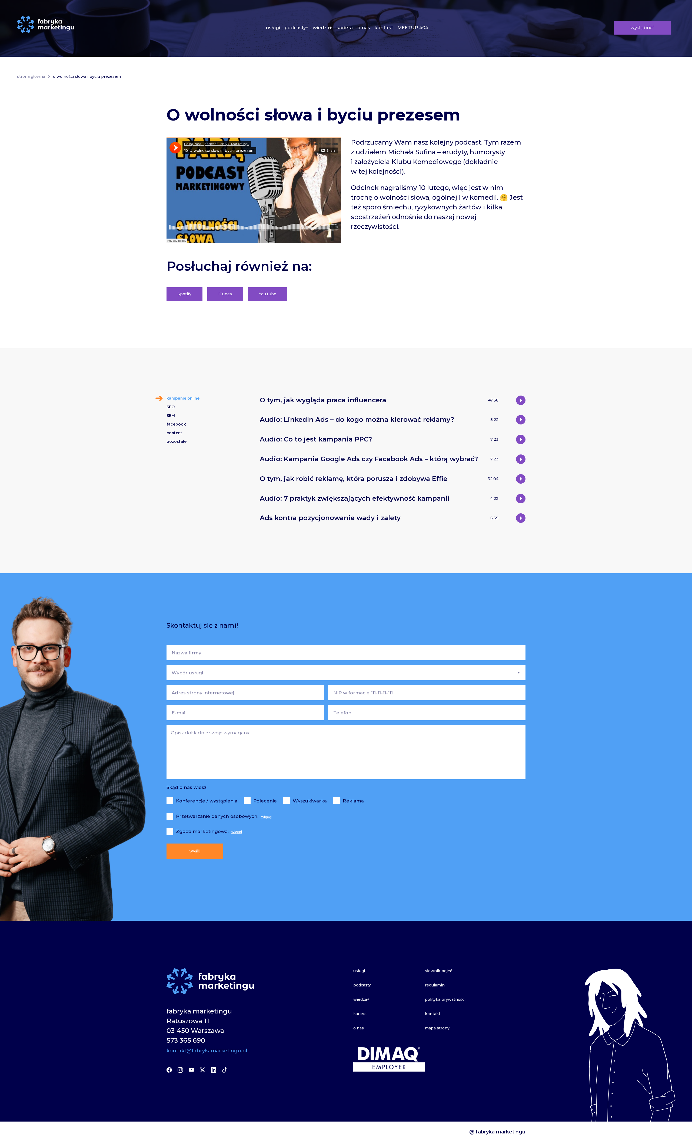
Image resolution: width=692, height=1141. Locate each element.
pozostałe (177, 441)
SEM (171, 415)
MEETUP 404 (412, 27)
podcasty (362, 985)
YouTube (267, 294)
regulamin (435, 985)
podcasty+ (296, 27)
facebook (176, 424)
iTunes (225, 294)
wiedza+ (322, 27)
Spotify (184, 294)
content (174, 432)
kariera (344, 27)
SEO (171, 406)
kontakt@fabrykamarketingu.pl (207, 1051)
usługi (273, 27)
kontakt (383, 27)
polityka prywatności (445, 999)
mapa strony (437, 1028)
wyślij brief (642, 27)
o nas (363, 27)
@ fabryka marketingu (497, 1132)
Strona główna (31, 76)
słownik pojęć (438, 970)
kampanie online (183, 398)
